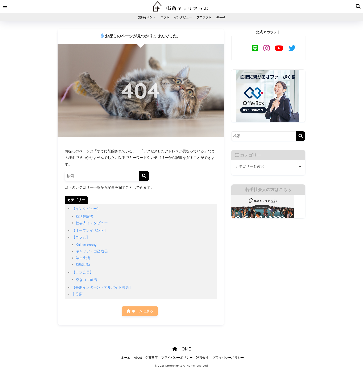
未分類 (77, 294)
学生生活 (83, 258)
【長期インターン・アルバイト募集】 (102, 287)
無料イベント (147, 17)
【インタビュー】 (86, 209)
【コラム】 (81, 237)
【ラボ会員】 (82, 272)
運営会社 (202, 357)
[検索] (144, 176)
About (220, 17)
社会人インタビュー (92, 223)
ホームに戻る (142, 311)
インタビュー (183, 17)
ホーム (125, 357)
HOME (184, 349)
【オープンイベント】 (90, 231)
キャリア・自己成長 (92, 251)
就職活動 (83, 265)
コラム (164, 17)
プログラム (204, 17)
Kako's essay (86, 245)
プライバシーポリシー (177, 357)
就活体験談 (84, 216)
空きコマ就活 (86, 280)
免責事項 (151, 357)
